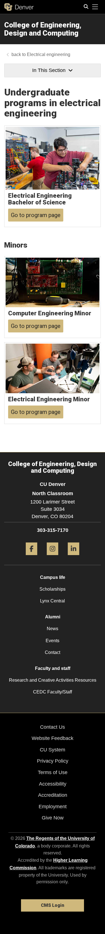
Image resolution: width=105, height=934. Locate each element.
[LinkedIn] (73, 557)
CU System (52, 750)
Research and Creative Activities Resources (52, 680)
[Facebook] (31, 557)
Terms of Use (52, 772)
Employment (53, 806)
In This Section (49, 70)
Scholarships (52, 589)
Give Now (53, 818)
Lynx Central (52, 600)
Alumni (52, 616)
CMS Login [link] (52, 905)
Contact (52, 652)
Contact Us (52, 727)
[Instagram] (52, 557)
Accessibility (52, 784)
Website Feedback (52, 738)
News (52, 628)
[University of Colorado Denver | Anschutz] (19, 7)
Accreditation (52, 795)
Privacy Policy (52, 761)
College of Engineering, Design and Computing (42, 29)
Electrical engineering (48, 54)
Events (52, 640)
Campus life (52, 577)
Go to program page (35, 215)
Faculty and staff (52, 668)
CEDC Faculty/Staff (52, 692)
